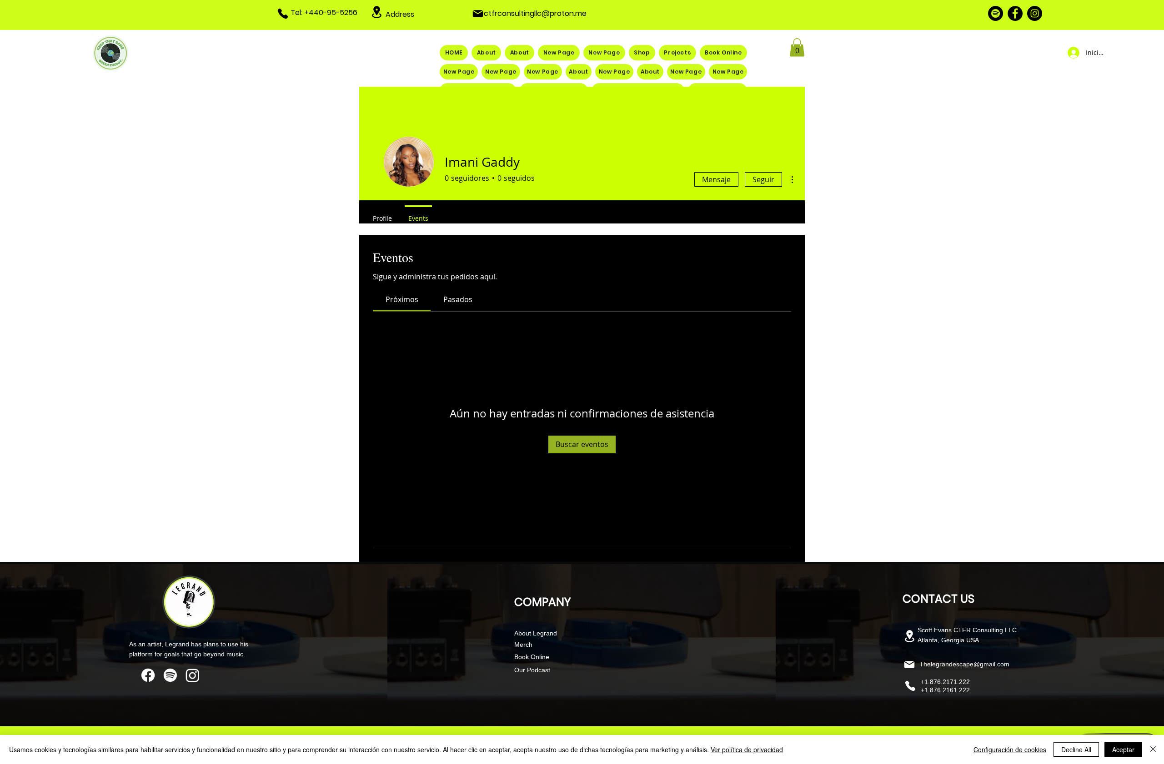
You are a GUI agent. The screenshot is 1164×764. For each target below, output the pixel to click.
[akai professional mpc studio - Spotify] (170, 675)
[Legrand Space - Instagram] (1034, 13)
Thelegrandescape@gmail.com (964, 664)
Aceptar (1123, 749)
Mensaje (716, 179)
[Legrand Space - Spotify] (995, 13)
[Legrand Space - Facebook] (1015, 13)
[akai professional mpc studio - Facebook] (148, 675)
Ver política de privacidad (747, 749)
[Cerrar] (1153, 749)
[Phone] (283, 14)
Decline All (1076, 749)
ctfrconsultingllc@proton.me (535, 13)
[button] (797, 47)
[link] (402, 299)
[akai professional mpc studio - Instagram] (192, 675)
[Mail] (478, 14)
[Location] (377, 12)
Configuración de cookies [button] (1009, 749)
